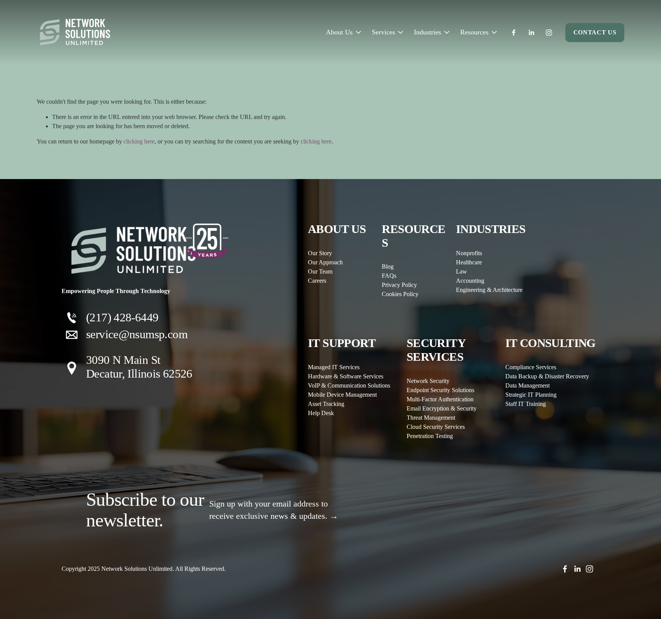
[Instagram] (549, 32)
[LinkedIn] (531, 32)
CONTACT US (594, 32)
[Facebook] (514, 32)
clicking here (139, 141)
